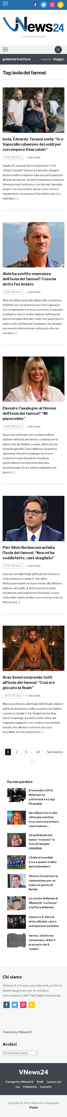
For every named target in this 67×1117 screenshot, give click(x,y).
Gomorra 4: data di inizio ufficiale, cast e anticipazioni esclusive (44, 921)
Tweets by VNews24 (17, 1032)
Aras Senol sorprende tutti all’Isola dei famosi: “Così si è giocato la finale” (29, 682)
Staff (40, 1081)
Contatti (46, 1086)
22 (38, 752)
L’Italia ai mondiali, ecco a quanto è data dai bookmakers (43, 862)
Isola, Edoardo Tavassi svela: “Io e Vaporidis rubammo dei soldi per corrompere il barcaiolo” (33, 144)
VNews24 (33, 1072)
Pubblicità (30, 1086)
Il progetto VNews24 (19, 1081)
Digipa (33, 1107)
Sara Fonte (34, 157)
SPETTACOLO (13, 157)
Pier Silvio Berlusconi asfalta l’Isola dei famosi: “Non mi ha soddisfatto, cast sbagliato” (29, 552)
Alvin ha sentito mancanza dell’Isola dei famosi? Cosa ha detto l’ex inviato (29, 279)
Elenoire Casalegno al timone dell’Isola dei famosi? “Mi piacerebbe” (29, 413)
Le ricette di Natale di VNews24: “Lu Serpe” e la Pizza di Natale (43, 903)
